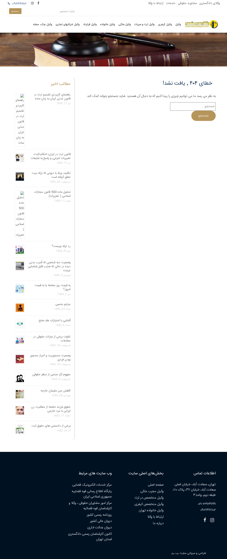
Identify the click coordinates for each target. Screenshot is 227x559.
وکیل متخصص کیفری (149, 504)
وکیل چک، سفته (42, 24)
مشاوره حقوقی (187, 3)
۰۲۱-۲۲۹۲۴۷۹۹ (207, 504)
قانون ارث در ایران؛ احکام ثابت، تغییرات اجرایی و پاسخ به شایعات (50, 156)
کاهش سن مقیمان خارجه (55, 391)
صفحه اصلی (156, 485)
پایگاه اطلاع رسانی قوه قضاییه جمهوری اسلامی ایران (92, 494)
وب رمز (174, 553)
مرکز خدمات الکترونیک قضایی (92, 485)
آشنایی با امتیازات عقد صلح (54, 321)
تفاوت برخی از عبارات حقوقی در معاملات (51, 339)
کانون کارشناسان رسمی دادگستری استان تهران (90, 536)
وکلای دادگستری (209, 3)
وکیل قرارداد (90, 24)
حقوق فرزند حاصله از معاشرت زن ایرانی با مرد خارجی (50, 409)
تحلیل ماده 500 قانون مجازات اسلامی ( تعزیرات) (52, 194)
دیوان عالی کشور (101, 521)
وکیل (178, 24)
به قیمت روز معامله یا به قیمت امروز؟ (52, 287)
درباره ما (158, 523)
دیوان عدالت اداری (99, 527)
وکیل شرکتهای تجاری (68, 24)
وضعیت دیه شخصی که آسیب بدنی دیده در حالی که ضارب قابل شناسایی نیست (49, 266)
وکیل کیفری (165, 24)
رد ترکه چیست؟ (61, 246)
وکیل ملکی (124, 24)
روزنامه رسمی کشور (99, 515)
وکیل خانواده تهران (151, 510)
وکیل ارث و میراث (144, 24)
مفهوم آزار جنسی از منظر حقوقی (51, 375)
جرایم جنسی (62, 304)
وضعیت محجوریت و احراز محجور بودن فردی (50, 358)
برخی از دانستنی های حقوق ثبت (50, 426)
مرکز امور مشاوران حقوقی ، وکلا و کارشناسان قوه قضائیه (90, 505)
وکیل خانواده (107, 24)
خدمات (170, 3)
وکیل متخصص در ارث (149, 498)
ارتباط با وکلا (155, 3)
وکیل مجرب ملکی (152, 491)
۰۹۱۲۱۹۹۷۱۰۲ (20, 3)
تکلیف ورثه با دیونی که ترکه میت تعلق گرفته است (51, 175)
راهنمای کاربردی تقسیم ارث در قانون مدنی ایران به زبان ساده (52, 97)
